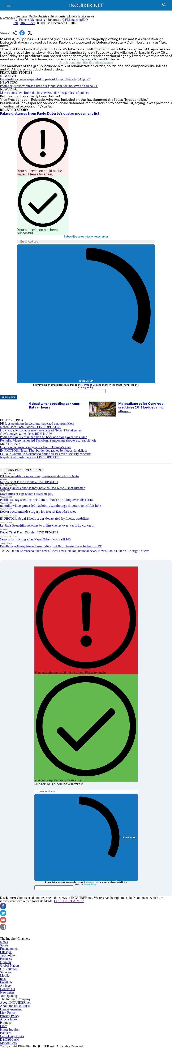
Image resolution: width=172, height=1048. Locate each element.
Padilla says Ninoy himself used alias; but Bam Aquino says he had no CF (49, 86)
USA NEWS (8, 969)
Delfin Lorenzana (22, 551)
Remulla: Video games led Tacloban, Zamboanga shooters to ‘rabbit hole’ (48, 440)
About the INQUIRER (15, 1006)
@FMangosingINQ (75, 19)
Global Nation (9, 965)
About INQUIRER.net (15, 1002)
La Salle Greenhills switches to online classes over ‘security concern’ (45, 454)
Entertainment (9, 948)
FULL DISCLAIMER (69, 901)
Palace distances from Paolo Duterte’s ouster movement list (49, 113)
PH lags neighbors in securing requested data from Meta (37, 423)
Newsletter (7, 992)
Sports (4, 945)
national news (87, 551)
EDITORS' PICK (12, 470)
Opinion (5, 962)
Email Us (6, 982)
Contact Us (7, 989)
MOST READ (34, 470)
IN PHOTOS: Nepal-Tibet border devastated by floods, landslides (43, 450)
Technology (8, 955)
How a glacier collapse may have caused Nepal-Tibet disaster (40, 430)
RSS (3, 979)
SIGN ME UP (86, 381)
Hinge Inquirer (10, 1029)
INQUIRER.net (24, 23)
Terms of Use (89, 384)
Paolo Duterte (117, 551)
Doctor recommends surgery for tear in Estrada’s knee (35, 447)
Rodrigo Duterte (138, 551)
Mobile (4, 975)
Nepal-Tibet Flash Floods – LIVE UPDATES (30, 427)
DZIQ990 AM (9, 1039)
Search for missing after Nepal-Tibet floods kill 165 (35, 539)
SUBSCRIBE (129, 837)
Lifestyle (6, 952)
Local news (58, 551)
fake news (42, 551)
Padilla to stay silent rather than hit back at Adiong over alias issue (43, 437)
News (102, 551)
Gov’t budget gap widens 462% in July (26, 433)
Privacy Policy (85, 387)
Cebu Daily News (12, 1036)
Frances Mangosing (32, 19)
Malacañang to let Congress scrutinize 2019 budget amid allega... (141, 407)
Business (6, 958)
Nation (6, 18)
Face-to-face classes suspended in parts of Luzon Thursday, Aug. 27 (45, 79)
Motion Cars (8, 1043)
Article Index (8, 1019)
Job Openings (9, 996)
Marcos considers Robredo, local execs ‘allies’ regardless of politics (44, 92)
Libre (3, 1026)
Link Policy (8, 1012)
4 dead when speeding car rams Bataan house (54, 405)
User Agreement (11, 1009)
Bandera (5, 1033)
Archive (5, 985)
